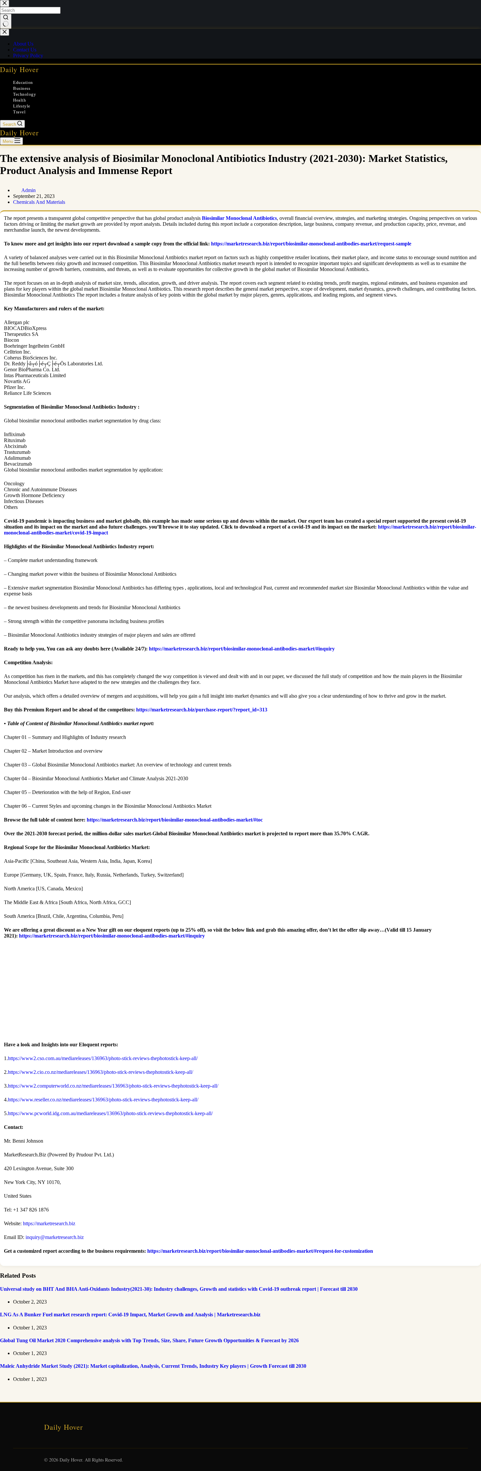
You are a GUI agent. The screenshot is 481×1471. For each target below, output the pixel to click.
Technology (24, 94)
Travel (19, 111)
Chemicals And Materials (39, 202)
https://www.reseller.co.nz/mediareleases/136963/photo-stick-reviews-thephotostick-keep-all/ (103, 1099)
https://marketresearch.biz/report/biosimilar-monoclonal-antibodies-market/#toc (175, 820)
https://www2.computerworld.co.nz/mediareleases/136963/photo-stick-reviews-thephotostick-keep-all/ (113, 1086)
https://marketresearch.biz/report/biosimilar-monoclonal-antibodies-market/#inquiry (242, 648)
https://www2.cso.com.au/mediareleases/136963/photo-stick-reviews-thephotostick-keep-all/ (103, 1058)
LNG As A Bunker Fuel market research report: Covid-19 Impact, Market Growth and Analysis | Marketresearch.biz (130, 1314)
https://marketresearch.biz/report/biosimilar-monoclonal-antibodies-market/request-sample (311, 243)
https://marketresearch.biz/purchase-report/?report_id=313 (201, 709)
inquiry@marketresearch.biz (55, 1237)
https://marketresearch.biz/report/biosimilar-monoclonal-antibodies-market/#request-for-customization (260, 1251)
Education (23, 82)
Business (21, 88)
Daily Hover (19, 69)
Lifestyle (21, 106)
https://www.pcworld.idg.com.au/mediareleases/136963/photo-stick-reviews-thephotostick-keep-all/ (110, 1113)
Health (19, 100)
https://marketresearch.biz (49, 1223)
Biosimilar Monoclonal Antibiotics (239, 218)
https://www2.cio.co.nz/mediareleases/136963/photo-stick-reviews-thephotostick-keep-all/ (100, 1072)
